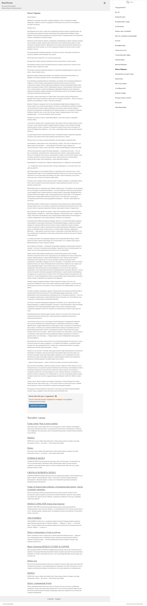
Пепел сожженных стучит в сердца (43, 532)
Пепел (30, 448)
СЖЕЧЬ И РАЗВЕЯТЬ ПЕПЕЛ (41, 472)
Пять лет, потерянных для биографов (126, 36)
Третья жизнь (119, 79)
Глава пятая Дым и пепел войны (42, 423)
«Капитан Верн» (120, 60)
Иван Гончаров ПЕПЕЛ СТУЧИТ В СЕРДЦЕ (48, 546)
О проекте (50, 599)
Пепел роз (32, 560)
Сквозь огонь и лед (120, 50)
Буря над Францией (121, 64)
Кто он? (117, 12)
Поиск (129, 2)
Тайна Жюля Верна (120, 107)
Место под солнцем (120, 83)
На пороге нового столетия (123, 98)
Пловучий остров (120, 17)
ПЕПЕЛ (31, 437)
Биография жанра (120, 45)
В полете (117, 41)
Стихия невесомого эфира (122, 55)
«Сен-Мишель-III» (120, 88)
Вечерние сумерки (120, 93)
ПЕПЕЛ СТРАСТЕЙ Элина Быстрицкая (45, 503)
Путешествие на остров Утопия (124, 74)
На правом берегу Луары (122, 22)
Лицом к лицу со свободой (123, 31)
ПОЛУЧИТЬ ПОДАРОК (37, 405)
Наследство (118, 102)
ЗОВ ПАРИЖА (34, 518)
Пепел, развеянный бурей (39, 583)
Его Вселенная (119, 26)
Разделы (58, 599)
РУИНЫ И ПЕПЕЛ (36, 458)
